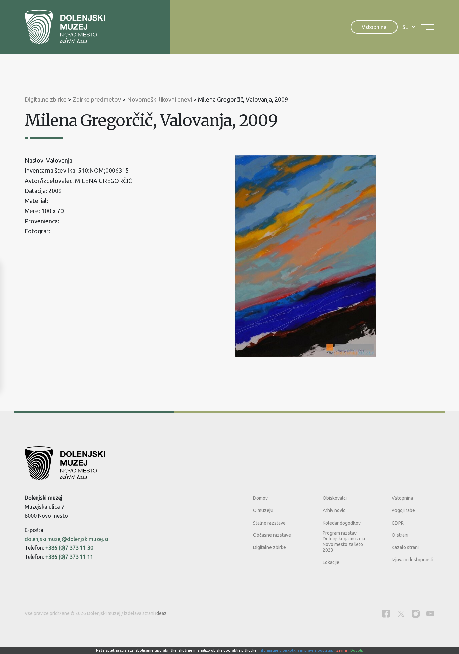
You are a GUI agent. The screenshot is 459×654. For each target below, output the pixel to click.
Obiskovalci (335, 498)
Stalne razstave (269, 523)
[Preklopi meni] (427, 27)
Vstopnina (374, 27)
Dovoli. (356, 650)
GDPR (398, 523)
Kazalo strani (405, 547)
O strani (400, 535)
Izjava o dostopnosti (412, 559)
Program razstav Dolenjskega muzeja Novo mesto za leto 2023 (344, 541)
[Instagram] (416, 613)
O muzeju (263, 510)
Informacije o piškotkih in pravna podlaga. (296, 650)
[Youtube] (430, 613)
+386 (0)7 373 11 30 (69, 548)
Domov (260, 498)
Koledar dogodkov (342, 523)
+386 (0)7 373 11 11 (69, 557)
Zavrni (341, 650)
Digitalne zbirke (269, 547)
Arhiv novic (334, 510)
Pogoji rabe (403, 510)
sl (405, 27)
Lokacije (331, 562)
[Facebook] (386, 613)
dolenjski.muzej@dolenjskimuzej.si (66, 539)
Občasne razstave (272, 535)
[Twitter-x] (401, 613)
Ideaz (161, 613)
